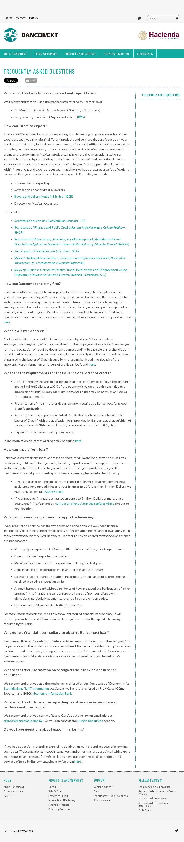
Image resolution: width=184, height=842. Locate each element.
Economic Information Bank (52, 693)
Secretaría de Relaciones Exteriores (153, 804)
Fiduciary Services (59, 809)
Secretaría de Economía (152, 798)
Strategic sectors (117, 54)
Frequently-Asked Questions (161, 95)
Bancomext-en (31, 36)
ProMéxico (144, 810)
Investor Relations (17, 63)
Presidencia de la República (154, 786)
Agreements (145, 54)
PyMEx (7, 795)
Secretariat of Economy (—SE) (49, 221)
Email (32, 80)
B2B (81, 117)
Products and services (80, 54)
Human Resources (90, 721)
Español (34, 18)
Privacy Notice (102, 800)
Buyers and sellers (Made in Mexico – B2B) (43, 196)
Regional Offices (103, 786)
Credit (52, 786)
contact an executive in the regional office (84, 503)
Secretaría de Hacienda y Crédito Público (157, 792)
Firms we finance (46, 54)
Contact (20, 18)
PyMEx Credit (56, 791)
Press (8, 18)
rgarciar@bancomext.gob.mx (23, 721)
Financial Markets (58, 804)
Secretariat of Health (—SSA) (46, 251)
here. (78, 441)
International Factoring (61, 800)
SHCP (159, 36)
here (7, 322)
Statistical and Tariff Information (26, 688)
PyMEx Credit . (54, 492)
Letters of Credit (58, 795)
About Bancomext (15, 54)
